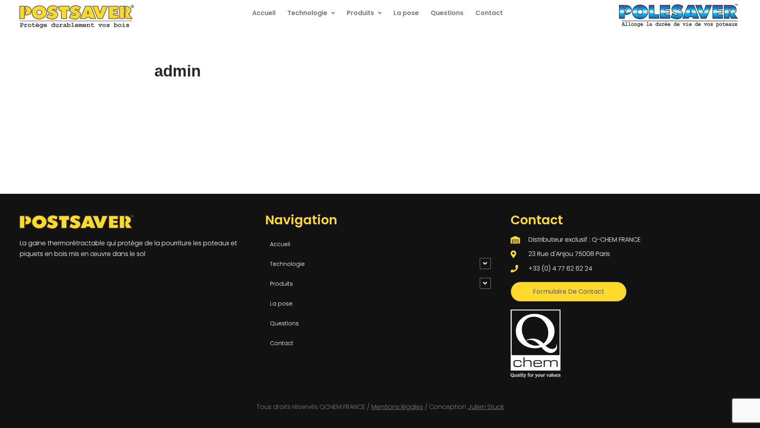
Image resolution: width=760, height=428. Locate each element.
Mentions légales (397, 406)
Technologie (307, 12)
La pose (406, 12)
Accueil (264, 12)
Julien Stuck (486, 406)
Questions (447, 12)
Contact (489, 12)
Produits (360, 12)
